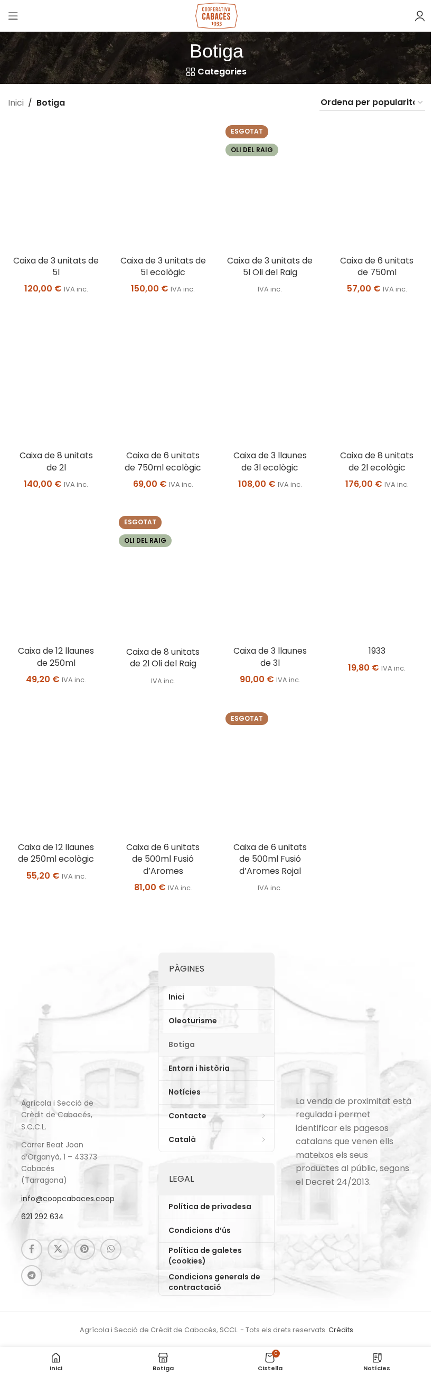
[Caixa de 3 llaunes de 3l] (270, 576)
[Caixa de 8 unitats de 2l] (56, 381)
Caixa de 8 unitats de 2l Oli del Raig (163, 658)
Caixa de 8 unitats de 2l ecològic (376, 461)
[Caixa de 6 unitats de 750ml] (377, 185)
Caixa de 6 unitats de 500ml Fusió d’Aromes (163, 859)
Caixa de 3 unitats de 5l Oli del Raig (270, 266)
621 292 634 (42, 1216)
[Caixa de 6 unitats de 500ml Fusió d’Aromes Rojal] (270, 773)
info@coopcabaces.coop (68, 1198)
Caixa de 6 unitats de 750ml (376, 266)
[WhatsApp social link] (110, 1249)
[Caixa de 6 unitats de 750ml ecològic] (163, 381)
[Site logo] (216, 15)
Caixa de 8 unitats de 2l (56, 461)
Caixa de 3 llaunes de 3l (270, 656)
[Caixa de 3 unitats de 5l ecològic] (163, 185)
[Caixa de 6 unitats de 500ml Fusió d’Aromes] (163, 773)
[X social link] (58, 1249)
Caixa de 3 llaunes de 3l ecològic (270, 461)
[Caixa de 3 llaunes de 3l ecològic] (270, 381)
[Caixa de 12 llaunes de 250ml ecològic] (56, 773)
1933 (377, 651)
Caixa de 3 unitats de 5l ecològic (163, 266)
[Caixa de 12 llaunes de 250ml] (56, 576)
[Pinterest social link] (84, 1249)
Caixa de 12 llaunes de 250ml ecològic (56, 853)
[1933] (377, 576)
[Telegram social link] (31, 1275)
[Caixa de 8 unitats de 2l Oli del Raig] (163, 577)
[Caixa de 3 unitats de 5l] (56, 185)
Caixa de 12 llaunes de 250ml (56, 656)
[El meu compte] (419, 15)
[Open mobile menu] (13, 15)
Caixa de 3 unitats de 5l (56, 266)
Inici (16, 103)
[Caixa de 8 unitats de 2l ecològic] (377, 381)
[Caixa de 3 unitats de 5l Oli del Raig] (270, 185)
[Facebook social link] (31, 1249)
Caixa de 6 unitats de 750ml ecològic (163, 461)
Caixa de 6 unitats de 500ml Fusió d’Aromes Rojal (270, 859)
